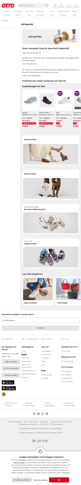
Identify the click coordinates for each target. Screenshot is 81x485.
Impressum (44, 422)
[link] (4, 394)
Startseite (5, 20)
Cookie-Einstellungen (15, 422)
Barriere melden (11, 375)
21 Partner (22, 460)
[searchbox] (30, 5)
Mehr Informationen (40, 480)
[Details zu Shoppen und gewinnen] (60, 93)
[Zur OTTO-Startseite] (8, 5)
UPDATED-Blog (46, 375)
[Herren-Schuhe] (50, 185)
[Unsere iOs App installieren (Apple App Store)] (8, 382)
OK (59, 480)
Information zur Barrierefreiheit (61, 422)
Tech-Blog (44, 378)
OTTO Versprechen (56, 424)
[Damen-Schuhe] (50, 150)
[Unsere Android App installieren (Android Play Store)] (9, 388)
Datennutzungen (19, 462)
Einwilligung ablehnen (21, 480)
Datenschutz (34, 422)
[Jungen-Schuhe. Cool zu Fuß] (50, 253)
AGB (25, 422)
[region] (40, 468)
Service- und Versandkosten (52, 428)
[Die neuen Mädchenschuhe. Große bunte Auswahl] (50, 219)
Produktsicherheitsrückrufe (27, 424)
